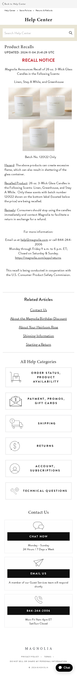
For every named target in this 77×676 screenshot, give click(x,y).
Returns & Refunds (44, 10)
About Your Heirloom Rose (38, 327)
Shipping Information (38, 335)
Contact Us (38, 310)
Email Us (38, 573)
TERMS (47, 656)
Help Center (9, 10)
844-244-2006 (38, 611)
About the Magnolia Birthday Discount (38, 318)
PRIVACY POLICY (30, 656)
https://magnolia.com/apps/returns (38, 257)
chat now (38, 536)
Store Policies (26, 10)
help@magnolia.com (34, 239)
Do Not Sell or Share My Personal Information (38, 661)
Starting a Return (38, 344)
